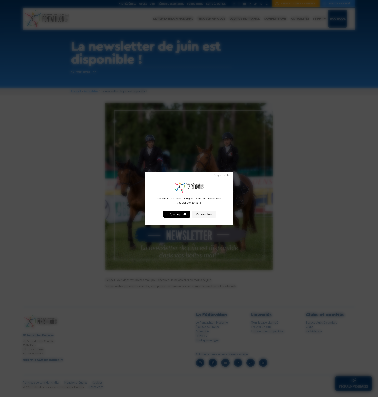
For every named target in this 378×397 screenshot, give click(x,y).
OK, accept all (176, 214)
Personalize (204, 214)
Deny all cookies (222, 175)
